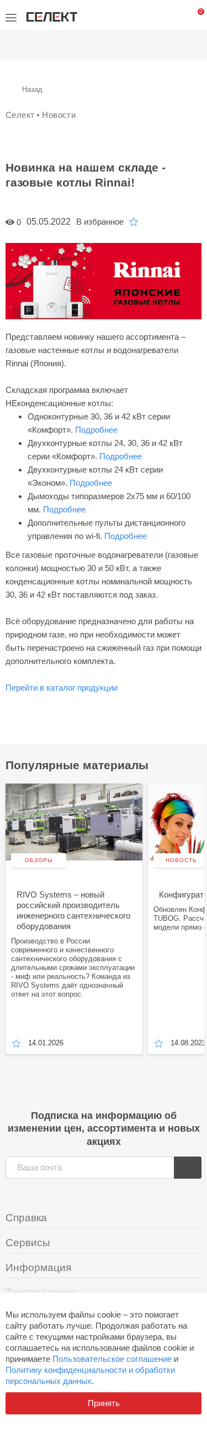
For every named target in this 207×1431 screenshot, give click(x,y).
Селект (20, 115)
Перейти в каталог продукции (62, 687)
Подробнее (96, 429)
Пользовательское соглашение (112, 1358)
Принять (104, 1403)
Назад (32, 89)
